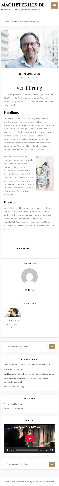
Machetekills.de (23, 5)
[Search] (52, 346)
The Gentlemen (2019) (14, 386)
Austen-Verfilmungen (13, 404)
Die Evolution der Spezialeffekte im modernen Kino (27, 364)
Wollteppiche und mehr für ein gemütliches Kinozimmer (29, 374)
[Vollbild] (51, 450)
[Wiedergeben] (7, 450)
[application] (29, 438)
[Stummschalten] (47, 450)
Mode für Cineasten (13, 369)
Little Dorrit (23, 248)
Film (41, 208)
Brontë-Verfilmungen (20, 22)
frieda (22, 77)
